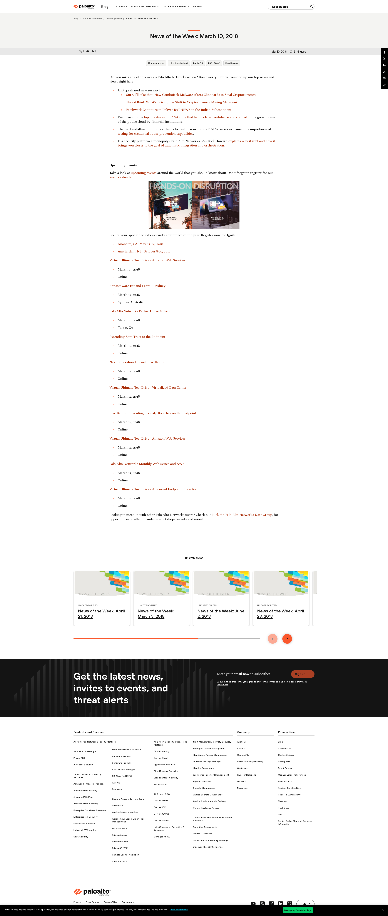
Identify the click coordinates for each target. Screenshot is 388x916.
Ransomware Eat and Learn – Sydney (137, 286)
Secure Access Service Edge (128, 799)
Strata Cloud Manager (123, 769)
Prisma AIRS (80, 758)
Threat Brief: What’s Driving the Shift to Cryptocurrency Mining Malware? (181, 102)
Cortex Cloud (160, 758)
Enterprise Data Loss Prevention (90, 810)
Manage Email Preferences (292, 775)
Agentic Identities (202, 781)
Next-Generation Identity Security (212, 742)
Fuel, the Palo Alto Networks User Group (242, 515)
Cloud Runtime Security (166, 777)
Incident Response (202, 833)
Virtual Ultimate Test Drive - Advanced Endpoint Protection (153, 489)
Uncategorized (114, 18)
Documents (128, 902)
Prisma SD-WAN (120, 848)
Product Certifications (289, 788)
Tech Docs (283, 808)
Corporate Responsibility (250, 761)
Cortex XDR (160, 807)
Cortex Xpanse (161, 820)
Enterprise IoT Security (85, 817)
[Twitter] (384, 59)
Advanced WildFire (83, 797)
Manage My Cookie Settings (297, 910)
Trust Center (92, 902)
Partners (197, 6)
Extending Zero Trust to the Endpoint (137, 337)
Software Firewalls (122, 763)
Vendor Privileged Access (206, 808)
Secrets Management (204, 788)
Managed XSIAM (162, 836)
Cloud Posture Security (166, 771)
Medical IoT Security (84, 823)
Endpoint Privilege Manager (207, 761)
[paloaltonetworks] (84, 6)
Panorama (117, 789)
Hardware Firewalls (122, 756)
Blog (76, 18)
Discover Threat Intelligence (208, 847)
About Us (242, 742)
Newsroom (242, 788)
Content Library (286, 755)
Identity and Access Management (210, 755)
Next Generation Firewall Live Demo (136, 362)
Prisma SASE (118, 805)
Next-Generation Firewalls (126, 749)
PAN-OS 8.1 (214, 63)
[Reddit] (384, 72)
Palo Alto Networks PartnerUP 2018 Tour (139, 311)
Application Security (164, 764)
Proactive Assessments (205, 827)
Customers (243, 768)
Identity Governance (203, 768)
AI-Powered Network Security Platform (95, 742)
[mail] (384, 78)
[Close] (383, 910)
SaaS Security (81, 836)
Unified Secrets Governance (208, 794)
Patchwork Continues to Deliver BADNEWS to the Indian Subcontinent (178, 110)
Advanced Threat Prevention (89, 784)
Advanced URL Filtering (85, 790)
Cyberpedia (284, 761)
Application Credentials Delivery (209, 801)
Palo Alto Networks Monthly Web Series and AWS (146, 464)
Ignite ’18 (198, 63)
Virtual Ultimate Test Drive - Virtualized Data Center (148, 388)
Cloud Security (161, 751)
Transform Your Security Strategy (210, 840)
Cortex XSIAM (161, 800)
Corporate (121, 6)
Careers (241, 748)
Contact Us (243, 755)
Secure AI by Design (85, 751)
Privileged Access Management (209, 748)
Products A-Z (285, 781)
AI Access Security (83, 764)
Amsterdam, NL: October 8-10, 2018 (144, 251)
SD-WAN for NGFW (122, 776)
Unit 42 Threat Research (176, 6)
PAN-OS (116, 783)
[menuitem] (121, 6)
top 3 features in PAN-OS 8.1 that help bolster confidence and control (195, 117)
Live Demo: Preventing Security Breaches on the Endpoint (152, 413)
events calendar (121, 177)
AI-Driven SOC (162, 794)
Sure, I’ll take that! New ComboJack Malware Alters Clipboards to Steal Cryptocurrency (191, 95)
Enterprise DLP (119, 828)
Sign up (300, 674)
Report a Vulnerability (289, 794)
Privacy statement (179, 909)
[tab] (136, 638)
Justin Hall (89, 51)
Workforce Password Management (211, 775)
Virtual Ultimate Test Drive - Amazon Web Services (147, 260)
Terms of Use (268, 682)
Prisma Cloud (160, 784)
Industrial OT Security (85, 830)
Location (241, 781)
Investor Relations (246, 775)
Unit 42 (281, 814)
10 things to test (179, 63)
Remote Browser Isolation (125, 855)
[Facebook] (384, 52)
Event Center (285, 768)
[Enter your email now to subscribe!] (252, 675)
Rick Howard (231, 63)
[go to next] (287, 639)
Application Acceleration (125, 812)
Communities (285, 748)
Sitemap (282, 801)
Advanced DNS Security (86, 803)
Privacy (77, 902)
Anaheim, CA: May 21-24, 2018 (140, 244)
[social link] (253, 903)
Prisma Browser (120, 841)
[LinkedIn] (384, 65)
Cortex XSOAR (161, 814)
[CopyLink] (384, 85)
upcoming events (143, 173)
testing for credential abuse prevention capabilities (155, 134)
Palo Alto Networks (92, 18)
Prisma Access (119, 835)
